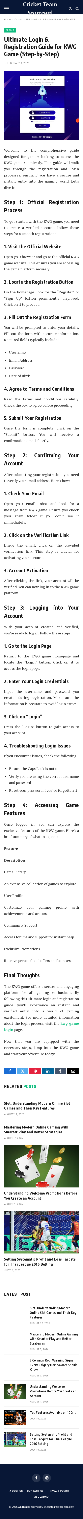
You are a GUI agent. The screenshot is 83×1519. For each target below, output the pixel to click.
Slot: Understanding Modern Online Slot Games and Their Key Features (37, 1105)
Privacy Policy (59, 1491)
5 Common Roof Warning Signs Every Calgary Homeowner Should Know (54, 1365)
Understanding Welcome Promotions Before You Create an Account (40, 1195)
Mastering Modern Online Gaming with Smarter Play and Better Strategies (36, 1129)
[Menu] (6, 8)
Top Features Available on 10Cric (53, 1413)
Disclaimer (41, 1496)
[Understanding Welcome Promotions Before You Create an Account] (41, 1166)
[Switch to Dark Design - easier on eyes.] (70, 8)
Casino (18, 19)
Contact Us (35, 1491)
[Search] (77, 8)
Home (7, 19)
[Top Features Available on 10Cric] (15, 1417)
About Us (16, 1491)
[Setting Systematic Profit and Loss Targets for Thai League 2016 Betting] (41, 1232)
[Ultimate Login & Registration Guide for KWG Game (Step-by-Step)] (41, 139)
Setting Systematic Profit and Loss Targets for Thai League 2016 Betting (40, 1261)
